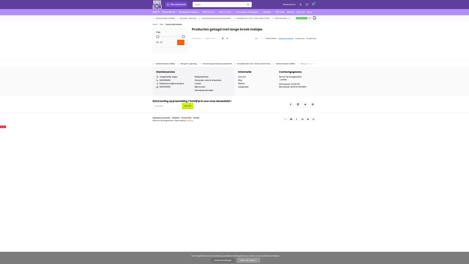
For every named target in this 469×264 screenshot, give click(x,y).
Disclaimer (176, 118)
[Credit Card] (302, 119)
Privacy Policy (186, 118)
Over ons (301, 12)
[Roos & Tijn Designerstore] (157, 4)
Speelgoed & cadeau (188, 12)
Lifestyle (267, 12)
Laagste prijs (300, 38)
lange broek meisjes (174, 24)
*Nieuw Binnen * (169, 12)
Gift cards (280, 12)
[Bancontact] (313, 119)
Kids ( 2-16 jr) (225, 12)
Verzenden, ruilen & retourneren (208, 80)
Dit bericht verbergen (223, 260)
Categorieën (243, 87)
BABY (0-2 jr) (208, 12)
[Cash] (296, 119)
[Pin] (291, 119)
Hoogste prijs (311, 38)
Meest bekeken (271, 38)
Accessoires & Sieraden (247, 12)
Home (155, 24)
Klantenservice (289, 4)
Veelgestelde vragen (168, 77)
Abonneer (187, 106)
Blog (309, 12)
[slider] (158, 36)
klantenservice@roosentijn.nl (172, 83)
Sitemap (196, 118)
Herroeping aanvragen (204, 90)
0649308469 (165, 80)
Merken (290, 12)
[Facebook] (291, 104)
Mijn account (200, 87)
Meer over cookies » (248, 260)
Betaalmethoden (201, 77)
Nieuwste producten (286, 38)
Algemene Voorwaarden (161, 118)
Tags (161, 24)
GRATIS (156, 12)
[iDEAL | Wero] (307, 119)
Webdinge (189, 120)
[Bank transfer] (285, 119)
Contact (198, 83)
